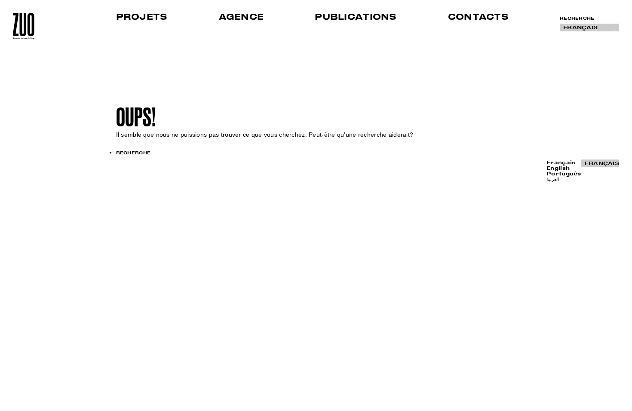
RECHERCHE (577, 18)
